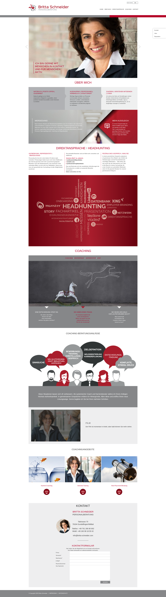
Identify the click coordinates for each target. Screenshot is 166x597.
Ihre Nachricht (60, 566)
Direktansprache (118, 9)
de (129, 2)
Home (101, 9)
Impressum (53, 593)
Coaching (128, 9)
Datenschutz (63, 593)
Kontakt (135, 9)
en (135, 2)
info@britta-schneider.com (83, 535)
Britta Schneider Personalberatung (49, 7)
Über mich (107, 9)
